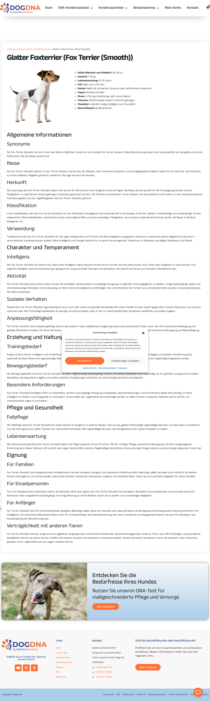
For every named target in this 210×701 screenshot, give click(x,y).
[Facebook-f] (34, 667)
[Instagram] (26, 667)
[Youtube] (18, 667)
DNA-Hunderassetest (73, 8)
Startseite (11, 49)
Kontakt (193, 8)
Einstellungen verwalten (125, 360)
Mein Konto (173, 8)
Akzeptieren (85, 360)
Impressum (122, 368)
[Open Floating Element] (198, 692)
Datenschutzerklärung (107, 368)
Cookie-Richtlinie (90, 368)
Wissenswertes (144, 8)
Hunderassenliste (111, 8)
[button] (143, 333)
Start (48, 8)
